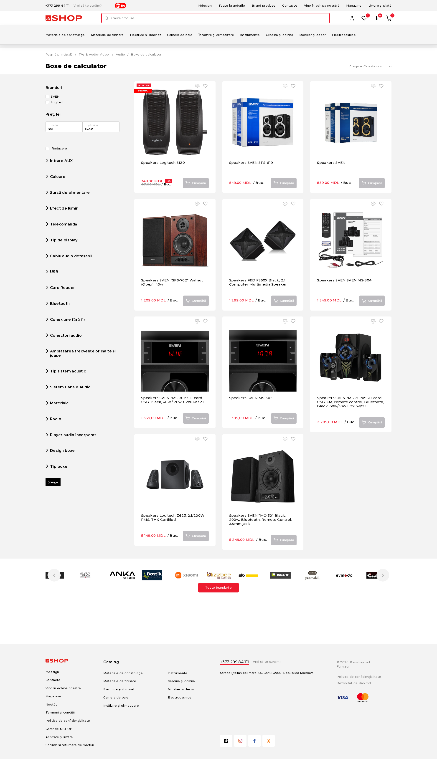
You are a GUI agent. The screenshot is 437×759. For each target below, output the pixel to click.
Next (382, 575)
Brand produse (263, 5)
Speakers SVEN (331, 162)
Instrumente (250, 35)
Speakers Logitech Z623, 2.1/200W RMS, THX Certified (172, 517)
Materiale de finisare (107, 35)
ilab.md (365, 683)
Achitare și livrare (59, 737)
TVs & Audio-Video (94, 54)
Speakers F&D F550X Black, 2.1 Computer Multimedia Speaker (258, 282)
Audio (120, 54)
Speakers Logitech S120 (163, 162)
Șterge (53, 482)
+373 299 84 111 (57, 5)
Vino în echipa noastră (321, 5)
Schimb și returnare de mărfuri (70, 745)
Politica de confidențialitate (68, 720)
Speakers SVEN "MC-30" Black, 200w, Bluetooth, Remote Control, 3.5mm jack (260, 519)
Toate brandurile (231, 5)
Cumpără (199, 183)
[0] (364, 18)
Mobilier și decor (312, 35)
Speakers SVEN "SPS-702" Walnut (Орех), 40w (172, 282)
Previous (54, 575)
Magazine (354, 5)
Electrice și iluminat (145, 35)
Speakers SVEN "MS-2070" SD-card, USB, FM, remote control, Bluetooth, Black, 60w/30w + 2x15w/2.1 (350, 402)
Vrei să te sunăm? (88, 5)
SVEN (55, 96)
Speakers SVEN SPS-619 (251, 162)
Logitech (57, 102)
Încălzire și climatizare (216, 35)
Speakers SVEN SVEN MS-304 (344, 280)
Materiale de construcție (65, 35)
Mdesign (205, 5)
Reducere (59, 148)
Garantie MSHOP (59, 729)
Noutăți (51, 704)
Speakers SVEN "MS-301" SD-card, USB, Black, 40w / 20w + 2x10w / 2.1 (172, 400)
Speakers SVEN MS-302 (251, 398)
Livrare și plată (379, 5)
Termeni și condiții (60, 712)
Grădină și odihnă (279, 35)
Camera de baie (179, 35)
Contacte (289, 5)
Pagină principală (59, 54)
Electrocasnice (344, 35)
